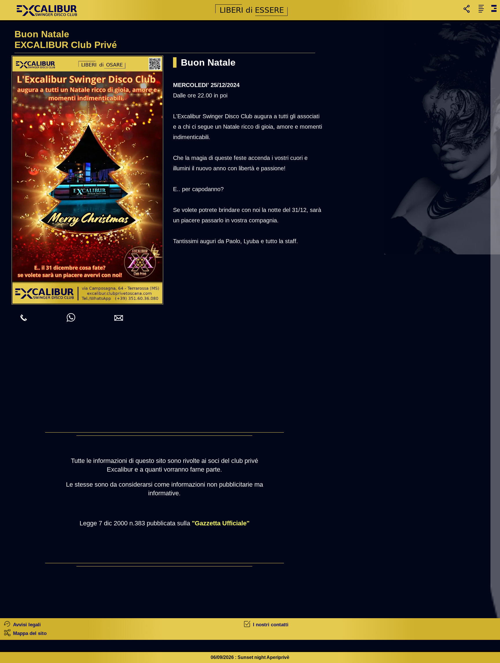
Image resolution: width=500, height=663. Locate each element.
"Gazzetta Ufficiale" (220, 523)
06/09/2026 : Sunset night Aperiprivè (250, 657)
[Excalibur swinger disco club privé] (47, 18)
